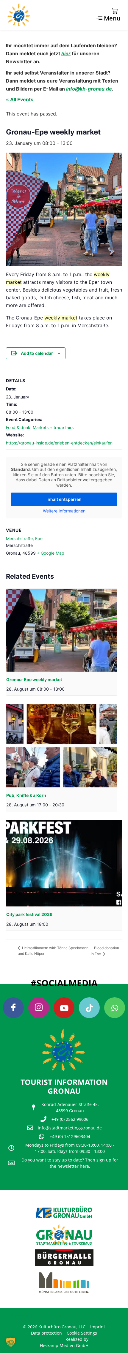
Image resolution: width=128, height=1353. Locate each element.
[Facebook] (13, 1008)
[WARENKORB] (115, 11)
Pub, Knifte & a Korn (26, 795)
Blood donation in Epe (105, 951)
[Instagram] (39, 1008)
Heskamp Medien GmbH (64, 1345)
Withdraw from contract (34, 1316)
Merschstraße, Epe (24, 538)
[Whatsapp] (115, 1008)
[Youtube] (64, 1008)
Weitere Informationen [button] (64, 510)
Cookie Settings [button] (82, 1333)
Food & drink (18, 427)
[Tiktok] (89, 1008)
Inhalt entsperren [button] (64, 499)
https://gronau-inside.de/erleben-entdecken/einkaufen (59, 442)
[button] (10, 1342)
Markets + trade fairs (53, 427)
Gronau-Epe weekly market (34, 679)
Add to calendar (37, 353)
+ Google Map (50, 553)
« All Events (19, 99)
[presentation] (61, 630)
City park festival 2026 (29, 914)
